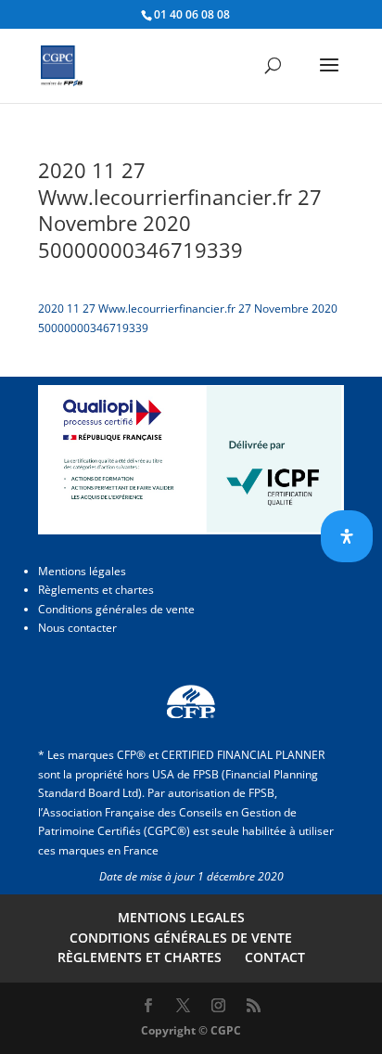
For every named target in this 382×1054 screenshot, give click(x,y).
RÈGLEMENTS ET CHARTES (139, 957)
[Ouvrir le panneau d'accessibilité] (347, 536)
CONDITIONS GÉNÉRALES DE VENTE (181, 937)
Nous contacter (77, 628)
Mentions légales (82, 571)
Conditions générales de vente (116, 609)
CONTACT (275, 957)
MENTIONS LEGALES (181, 917)
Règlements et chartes (96, 590)
